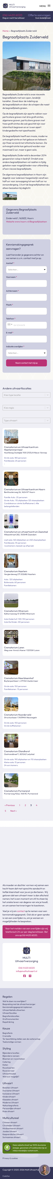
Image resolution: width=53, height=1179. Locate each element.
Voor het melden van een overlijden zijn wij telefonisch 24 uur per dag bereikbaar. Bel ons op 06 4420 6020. (26, 932)
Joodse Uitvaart (10, 1131)
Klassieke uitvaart (10, 1099)
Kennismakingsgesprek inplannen (17, 1007)
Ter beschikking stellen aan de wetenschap (21, 1039)
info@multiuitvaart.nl (26, 971)
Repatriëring (8, 1022)
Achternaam (12, 291)
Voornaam (11, 277)
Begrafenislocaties (11, 1016)
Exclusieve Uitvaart (11, 1093)
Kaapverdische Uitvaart (13, 1134)
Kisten (5, 1065)
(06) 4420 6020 (12, 15)
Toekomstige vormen (12, 1042)
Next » (13, 810)
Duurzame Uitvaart (11, 1090)
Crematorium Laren (14, 647)
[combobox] (10, 324)
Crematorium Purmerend (17, 791)
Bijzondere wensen (11, 1056)
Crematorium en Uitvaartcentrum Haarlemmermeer (21, 448)
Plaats (9, 305)
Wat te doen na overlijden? (14, 1001)
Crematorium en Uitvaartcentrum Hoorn (24, 489)
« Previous (10, 805)
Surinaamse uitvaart (11, 1137)
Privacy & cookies (10, 1158)
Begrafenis (7, 1033)
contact (21, 911)
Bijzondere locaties (11, 1053)
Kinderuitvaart (9, 1096)
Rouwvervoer (9, 1070)
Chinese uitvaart (10, 1122)
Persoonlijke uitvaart (12, 1108)
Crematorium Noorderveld (17, 714)
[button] (44, 1170)
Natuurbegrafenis (10, 1105)
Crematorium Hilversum (16, 611)
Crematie (7, 1036)
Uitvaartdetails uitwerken (14, 1010)
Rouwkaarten (9, 1068)
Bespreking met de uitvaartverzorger (19, 1004)
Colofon (6, 1176)
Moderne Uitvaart (11, 1102)
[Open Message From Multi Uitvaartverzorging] (44, 1170)
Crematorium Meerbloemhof (18, 678)
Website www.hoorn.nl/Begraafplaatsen (26, 221)
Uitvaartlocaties (10, 1013)
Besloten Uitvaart (10, 1087)
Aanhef (10, 263)
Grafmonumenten (11, 1019)
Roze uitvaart (8, 1111)
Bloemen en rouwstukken (14, 1059)
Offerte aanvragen (39, 15)
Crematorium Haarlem (15, 571)
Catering (6, 1062)
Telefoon (10, 319)
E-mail (9, 333)
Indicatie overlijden (15, 346)
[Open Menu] (44, 6)
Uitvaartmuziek (9, 1073)
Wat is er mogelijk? (11, 1076)
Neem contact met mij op (26, 363)
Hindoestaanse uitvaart (13, 1128)
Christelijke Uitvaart (11, 1125)
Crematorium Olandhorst (17, 751)
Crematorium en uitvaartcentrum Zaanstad (26, 531)
